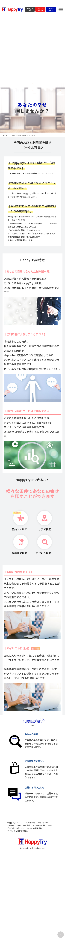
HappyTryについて (14, 822)
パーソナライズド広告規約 (17, 831)
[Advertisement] (32, 48)
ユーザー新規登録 (40, 9)
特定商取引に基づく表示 (42, 825)
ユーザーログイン (51, 9)
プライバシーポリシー (15, 828)
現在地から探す (30, 9)
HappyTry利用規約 (34, 828)
